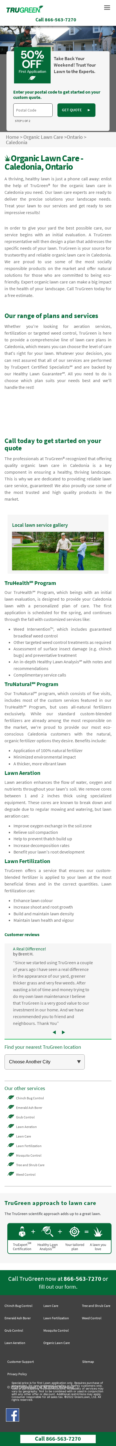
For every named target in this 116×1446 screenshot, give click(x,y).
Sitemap (88, 1361)
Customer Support (20, 1361)
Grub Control (25, 1117)
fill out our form (57, 1286)
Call (55, 19)
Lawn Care (23, 1136)
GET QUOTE (76, 109)
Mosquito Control (28, 1155)
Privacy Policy (17, 1374)
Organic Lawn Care (43, 137)
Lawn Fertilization (29, 1146)
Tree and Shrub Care (30, 1165)
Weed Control (25, 1174)
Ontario (75, 137)
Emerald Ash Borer (29, 1108)
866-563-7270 (82, 1278)
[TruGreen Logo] (24, 11)
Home (12, 137)
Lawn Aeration (26, 1127)
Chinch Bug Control (30, 1098)
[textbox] (33, 110)
